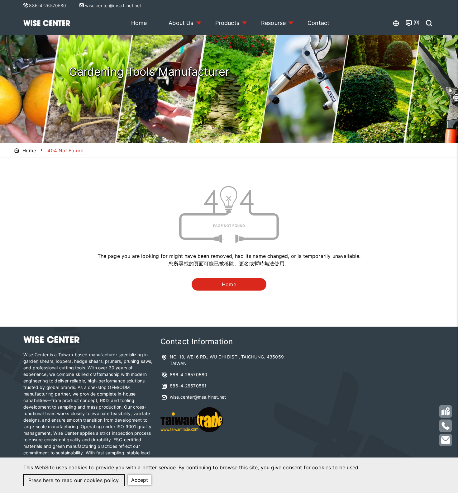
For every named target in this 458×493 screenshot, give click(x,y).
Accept (139, 480)
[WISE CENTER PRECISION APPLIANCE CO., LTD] (46, 23)
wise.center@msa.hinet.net (112, 5)
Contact (318, 23)
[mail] (445, 440)
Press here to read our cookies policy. (74, 480)
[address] (445, 411)
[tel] (445, 426)
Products (227, 23)
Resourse (273, 23)
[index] (51, 341)
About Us (181, 23)
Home (139, 23)
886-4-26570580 (48, 5)
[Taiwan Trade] (191, 434)
